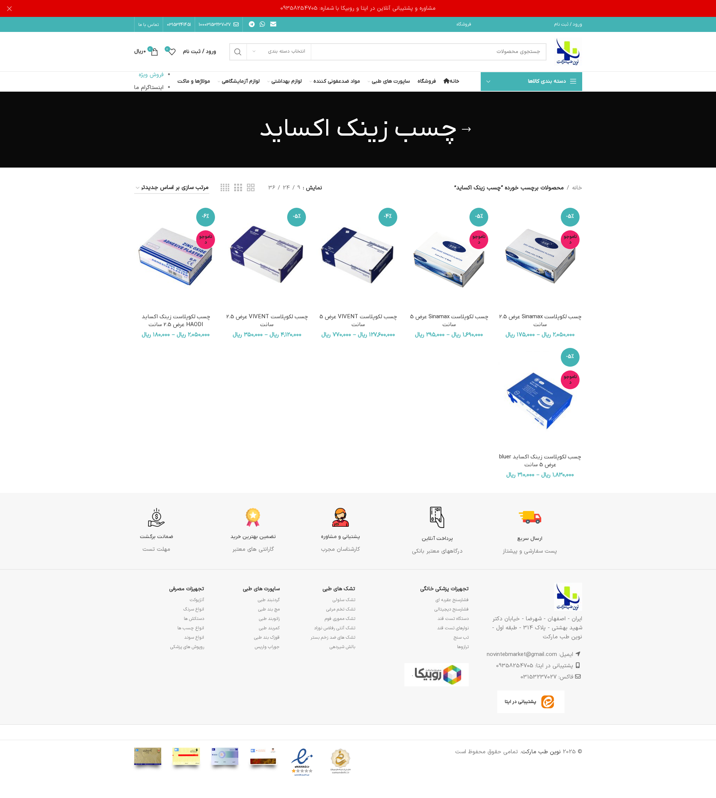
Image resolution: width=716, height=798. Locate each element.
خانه (577, 188)
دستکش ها (194, 618)
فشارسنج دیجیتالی (451, 609)
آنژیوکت (197, 600)
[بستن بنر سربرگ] (9, 8)
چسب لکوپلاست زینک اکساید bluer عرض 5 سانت (540, 461)
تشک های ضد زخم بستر (332, 637)
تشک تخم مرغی (340, 609)
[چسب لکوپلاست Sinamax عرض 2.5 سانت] (540, 257)
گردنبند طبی (269, 600)
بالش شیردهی (342, 647)
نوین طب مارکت (541, 752)
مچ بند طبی (269, 609)
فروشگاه (464, 24)
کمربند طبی (269, 628)
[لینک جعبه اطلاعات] (530, 531)
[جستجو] (238, 51)
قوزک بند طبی (267, 637)
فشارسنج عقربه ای (452, 600)
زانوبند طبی (269, 618)
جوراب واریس (267, 647)
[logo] (302, 762)
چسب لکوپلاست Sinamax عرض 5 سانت (449, 320)
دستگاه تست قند (453, 618)
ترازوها (463, 647)
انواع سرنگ (193, 609)
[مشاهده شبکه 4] (225, 188)
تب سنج (461, 637)
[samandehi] (340, 761)
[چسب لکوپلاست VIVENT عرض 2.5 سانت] (267, 257)
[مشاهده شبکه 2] (250, 188)
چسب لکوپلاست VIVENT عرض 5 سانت (358, 320)
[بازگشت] (466, 129)
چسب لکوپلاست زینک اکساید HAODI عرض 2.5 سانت (176, 320)
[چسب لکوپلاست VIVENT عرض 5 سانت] (358, 257)
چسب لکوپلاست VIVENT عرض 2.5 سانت (267, 320)
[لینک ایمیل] (273, 24)
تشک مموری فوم (340, 618)
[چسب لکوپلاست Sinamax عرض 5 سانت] (449, 257)
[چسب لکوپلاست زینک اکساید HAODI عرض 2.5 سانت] (176, 257)
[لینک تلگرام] (252, 24)
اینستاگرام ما (148, 87)
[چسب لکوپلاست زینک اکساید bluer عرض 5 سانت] (540, 397)
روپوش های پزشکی (187, 647)
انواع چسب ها (190, 628)
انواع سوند (194, 637)
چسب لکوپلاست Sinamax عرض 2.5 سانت (540, 320)
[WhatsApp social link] (262, 24)
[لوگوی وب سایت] (568, 51)
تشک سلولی (344, 600)
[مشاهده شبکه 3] (238, 188)
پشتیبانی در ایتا (520, 701)
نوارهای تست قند (453, 628)
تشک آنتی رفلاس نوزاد (334, 628)
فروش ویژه (151, 75)
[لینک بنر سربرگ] (358, 8)
